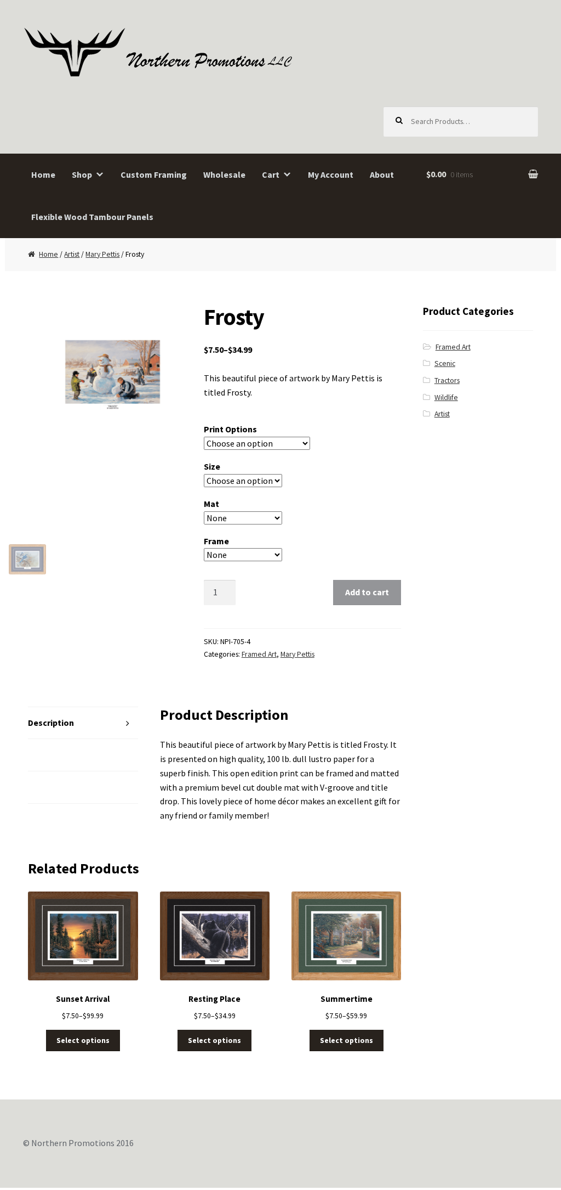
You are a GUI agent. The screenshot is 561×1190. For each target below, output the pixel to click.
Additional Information (74, 754)
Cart (270, 174)
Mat (211, 503)
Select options (83, 1040)
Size (212, 466)
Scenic (444, 363)
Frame (216, 540)
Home (43, 174)
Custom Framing (154, 174)
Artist (71, 254)
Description (51, 722)
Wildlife (446, 397)
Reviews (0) (50, 786)
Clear (313, 554)
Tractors (447, 380)
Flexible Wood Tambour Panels (92, 216)
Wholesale (224, 174)
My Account (330, 174)
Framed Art (259, 654)
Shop (82, 174)
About (382, 174)
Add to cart (367, 591)
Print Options (230, 429)
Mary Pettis (102, 254)
